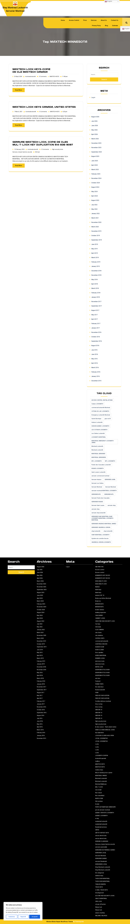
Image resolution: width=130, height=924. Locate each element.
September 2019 (96, 240)
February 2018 (95, 293)
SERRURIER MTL (96, 494)
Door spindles (99, 652)
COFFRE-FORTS (99, 638)
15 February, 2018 (19, 149)
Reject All (23, 916)
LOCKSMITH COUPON (101, 755)
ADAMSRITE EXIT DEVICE (102, 575)
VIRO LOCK (98, 901)
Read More (18, 90)
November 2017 (96, 301)
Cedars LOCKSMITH (97, 404)
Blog (106, 25)
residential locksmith (101, 821)
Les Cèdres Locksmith (98, 433)
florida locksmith (100, 690)
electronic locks (99, 661)
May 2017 (94, 315)
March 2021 (95, 218)
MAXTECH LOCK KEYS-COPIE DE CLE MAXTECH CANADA (31, 70)
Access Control (74, 20)
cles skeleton (99, 635)
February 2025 (95, 174)
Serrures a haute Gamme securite (22, 152)
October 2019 (95, 235)
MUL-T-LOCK (99, 787)
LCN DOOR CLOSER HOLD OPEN (104, 735)
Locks (97, 744)
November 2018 (96, 275)
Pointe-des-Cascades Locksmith (101, 465)
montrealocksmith (30, 76)
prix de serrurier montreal (102, 810)
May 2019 (94, 249)
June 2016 (94, 354)
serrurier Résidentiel (101, 861)
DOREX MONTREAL (100, 655)
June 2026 (94, 125)
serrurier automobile (101, 847)
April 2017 (94, 319)
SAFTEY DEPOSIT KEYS (102, 833)
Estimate (115, 25)
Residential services (101, 827)
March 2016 (95, 367)
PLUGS (97, 804)
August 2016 (95, 345)
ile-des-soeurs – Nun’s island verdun (105, 727)
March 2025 (95, 169)
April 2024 (94, 196)
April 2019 (94, 253)
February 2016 (95, 372)
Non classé (98, 792)
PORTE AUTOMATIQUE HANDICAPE (105, 807)
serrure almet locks (100, 835)
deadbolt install (99, 647)
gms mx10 (108, 418)
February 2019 (95, 262)
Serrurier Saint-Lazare (98, 505)
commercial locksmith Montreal (101, 407)
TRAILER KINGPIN (100, 884)
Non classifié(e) (99, 795)
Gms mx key (98, 704)
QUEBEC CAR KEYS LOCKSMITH (104, 812)
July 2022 (94, 205)
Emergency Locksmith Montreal (101, 415)
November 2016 (96, 332)
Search (104, 79)
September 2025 (96, 152)
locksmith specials (100, 758)
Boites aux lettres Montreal (103, 598)
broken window (99, 609)
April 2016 (94, 363)
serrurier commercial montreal (100, 476)
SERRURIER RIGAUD (97, 501)
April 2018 (94, 284)
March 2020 (95, 227)
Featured (97, 681)
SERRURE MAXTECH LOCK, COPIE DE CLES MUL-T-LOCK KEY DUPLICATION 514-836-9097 (42, 143)
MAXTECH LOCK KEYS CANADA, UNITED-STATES (44, 107)
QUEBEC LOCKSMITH (101, 815)
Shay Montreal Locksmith (102, 867)
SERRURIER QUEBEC (101, 858)
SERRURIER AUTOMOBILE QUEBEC (105, 850)
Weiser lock (98, 907)
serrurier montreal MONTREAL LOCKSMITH (104, 490)
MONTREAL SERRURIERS (99, 457)
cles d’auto (98, 632)
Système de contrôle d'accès (100, 538)
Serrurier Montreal (97, 487)
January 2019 (95, 266)
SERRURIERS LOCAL (101, 864)
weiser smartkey (100, 913)
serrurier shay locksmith (99, 513)
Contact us (114, 20)
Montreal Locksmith (97, 446)
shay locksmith (96, 531)
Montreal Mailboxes (101, 784)
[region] (23, 911)
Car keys (97, 624)
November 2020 (96, 222)
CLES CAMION (99, 629)
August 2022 (95, 200)
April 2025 (94, 165)
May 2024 (94, 191)
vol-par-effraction (100, 904)
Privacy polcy (96, 25)
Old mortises (99, 801)
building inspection (100, 612)
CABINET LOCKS (100, 618)
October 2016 (95, 337)
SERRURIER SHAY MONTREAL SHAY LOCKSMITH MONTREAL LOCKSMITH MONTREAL (102, 518)
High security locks (57, 149)
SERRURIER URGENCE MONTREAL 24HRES (104, 523)
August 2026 (95, 117)
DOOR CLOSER (99, 649)
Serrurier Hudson (96, 479)
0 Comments (43, 76)
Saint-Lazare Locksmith (98, 472)
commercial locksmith (101, 641)
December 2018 (96, 271)
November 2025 (96, 147)
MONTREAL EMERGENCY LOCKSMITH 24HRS (103, 441)
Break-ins (98, 601)
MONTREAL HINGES (101, 775)
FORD (96, 692)
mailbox (97, 761)
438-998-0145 (99, 567)
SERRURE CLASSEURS (101, 841)
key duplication (99, 732)
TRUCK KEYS (99, 887)
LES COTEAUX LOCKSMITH (99, 429)
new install (98, 790)
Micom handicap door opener (103, 772)
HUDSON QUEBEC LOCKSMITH (100, 426)
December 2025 (96, 143)
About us (104, 20)
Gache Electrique (96, 418)
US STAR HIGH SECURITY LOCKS (104, 895)
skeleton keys (99, 875)
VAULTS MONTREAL (101, 898)
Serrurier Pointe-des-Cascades (101, 498)
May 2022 (94, 209)
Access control (99, 569)
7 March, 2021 (18, 111)
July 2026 (94, 121)
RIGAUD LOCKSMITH (98, 468)
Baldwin (97, 587)
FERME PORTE (99, 684)
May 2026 (94, 130)
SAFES (97, 830)
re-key (97, 818)
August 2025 (95, 156)
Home (63, 20)
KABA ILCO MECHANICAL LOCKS (105, 730)
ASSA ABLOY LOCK (101, 581)
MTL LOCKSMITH (97, 461)
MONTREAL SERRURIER (98, 453)
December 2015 (96, 381)
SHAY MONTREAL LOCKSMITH (100, 535)
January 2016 (95, 376)
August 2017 (95, 310)
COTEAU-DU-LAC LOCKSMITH (100, 411)
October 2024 (95, 183)
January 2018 (95, 297)
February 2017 (95, 323)
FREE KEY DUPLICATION (102, 695)
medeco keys (99, 770)
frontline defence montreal (103, 701)
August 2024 (95, 187)
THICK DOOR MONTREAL (102, 878)
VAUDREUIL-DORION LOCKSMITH (101, 542)
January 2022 (95, 213)
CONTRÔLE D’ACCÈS (101, 644)
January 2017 (95, 328)
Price (85, 20)
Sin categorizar (99, 873)
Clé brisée (98, 627)
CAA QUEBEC (99, 615)
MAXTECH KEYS (54, 76)
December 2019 (96, 231)
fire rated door (99, 687)
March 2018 (95, 288)
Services (94, 20)
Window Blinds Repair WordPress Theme (59, 921)
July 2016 (94, 350)
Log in (93, 97)
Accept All (34, 916)
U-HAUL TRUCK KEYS (101, 890)
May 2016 (94, 359)
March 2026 (95, 139)
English (109, 1)
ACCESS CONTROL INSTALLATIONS (102, 400)
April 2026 (94, 134)
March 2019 (95, 257)
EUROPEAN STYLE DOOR (102, 669)
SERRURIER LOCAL (100, 853)
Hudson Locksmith (97, 422)
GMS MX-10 (98, 710)
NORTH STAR (99, 798)
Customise (11, 916)
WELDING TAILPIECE (101, 915)
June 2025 (94, 161)
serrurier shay (112, 505)
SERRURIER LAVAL (110, 479)
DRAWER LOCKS (100, 658)
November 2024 (96, 178)
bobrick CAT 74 (99, 595)
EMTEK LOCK (99, 667)
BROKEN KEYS (99, 604)
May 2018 (94, 279)
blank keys (98, 589)
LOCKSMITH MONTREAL (99, 437)
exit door (97, 678)
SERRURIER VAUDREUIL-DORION (101, 527)
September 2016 (96, 341)
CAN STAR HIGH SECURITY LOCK (105, 621)
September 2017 (96, 306)
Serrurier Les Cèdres (97, 483)
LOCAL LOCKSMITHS (101, 738)
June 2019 (94, 244)
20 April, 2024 (18, 76)
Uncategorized (99, 893)
